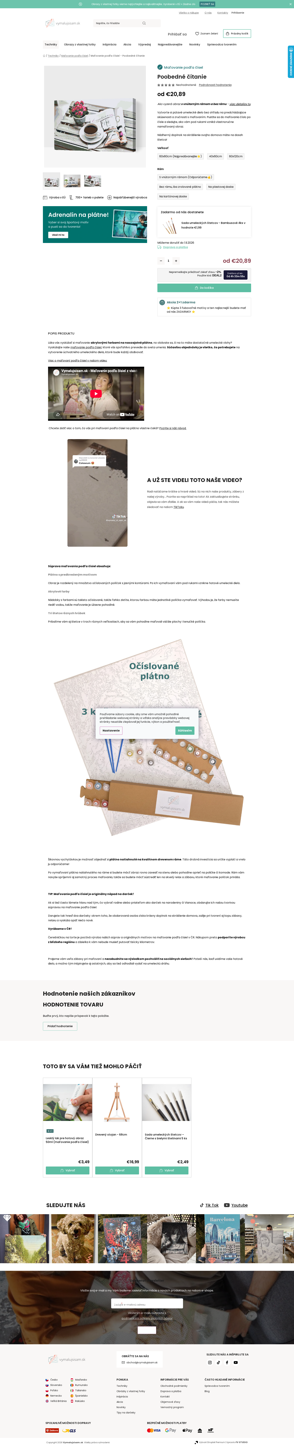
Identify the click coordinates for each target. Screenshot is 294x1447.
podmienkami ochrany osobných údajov (147, 1318)
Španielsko (81, 1395)
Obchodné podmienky (173, 1386)
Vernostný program (172, 1407)
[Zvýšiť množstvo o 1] (176, 261)
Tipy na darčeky (126, 1412)
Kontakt (165, 1396)
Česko (54, 1379)
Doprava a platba (175, 247)
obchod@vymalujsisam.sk (142, 1362)
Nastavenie (111, 731)
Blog (207, 1391)
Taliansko (80, 1390)
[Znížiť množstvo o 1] (161, 261)
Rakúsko (80, 1401)
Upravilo (237, 1442)
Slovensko (56, 1385)
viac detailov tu (240, 104)
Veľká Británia (58, 1401)
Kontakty (222, 12)
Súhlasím (185, 731)
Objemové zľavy (170, 1402)
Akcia (120, 1402)
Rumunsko (81, 1385)
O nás (208, 12)
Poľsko (54, 1390)
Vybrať (70, 1170)
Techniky (122, 1386)
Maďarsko (81, 1379)
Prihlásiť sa (177, 34)
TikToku (179, 507)
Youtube (240, 1205)
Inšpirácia (122, 1396)
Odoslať (147, 1330)
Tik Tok (212, 1205)
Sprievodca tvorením (217, 1386)
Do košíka (207, 288)
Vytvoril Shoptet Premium (212, 1442)
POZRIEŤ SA (207, 4)
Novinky (121, 1407)
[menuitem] (51, 44)
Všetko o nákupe (189, 12)
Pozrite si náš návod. (172, 428)
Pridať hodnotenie (60, 1026)
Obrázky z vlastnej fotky (131, 1391)
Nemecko (56, 1395)
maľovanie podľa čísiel (85, 347)
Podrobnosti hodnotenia (215, 85)
